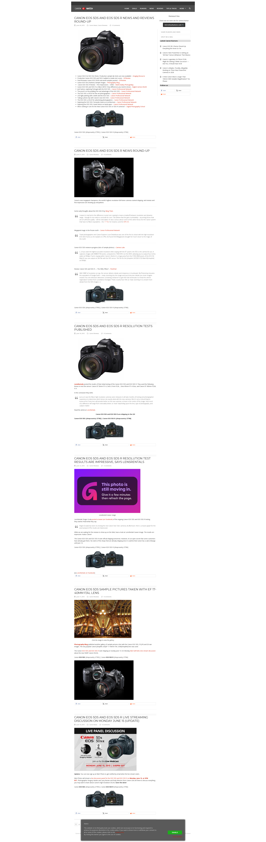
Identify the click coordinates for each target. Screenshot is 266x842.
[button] (189, 8)
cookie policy (119, 832)
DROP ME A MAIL (167, 37)
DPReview (127, 78)
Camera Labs (120, 247)
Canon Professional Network (121, 89)
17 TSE (106, 222)
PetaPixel (113, 269)
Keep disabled (177, 837)
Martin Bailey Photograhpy (124, 85)
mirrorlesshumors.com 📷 (174, 25)
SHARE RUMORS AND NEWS (170, 32)
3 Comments (107, 466)
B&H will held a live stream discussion (143, 651)
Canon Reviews (102, 25)
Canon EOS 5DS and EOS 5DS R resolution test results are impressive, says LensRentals (112, 460)
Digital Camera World (139, 87)
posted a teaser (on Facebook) (102, 519)
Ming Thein (109, 211)
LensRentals (91, 410)
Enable (175, 832)
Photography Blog (113, 83)
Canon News (93, 25)
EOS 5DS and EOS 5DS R (90, 651)
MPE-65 (126, 222)
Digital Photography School (136, 107)
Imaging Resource (139, 76)
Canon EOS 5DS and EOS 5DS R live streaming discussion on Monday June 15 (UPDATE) (111, 719)
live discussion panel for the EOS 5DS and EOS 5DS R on (110, 778)
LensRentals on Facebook (85, 573)
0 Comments (116, 25)
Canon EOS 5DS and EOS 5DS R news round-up (112, 150)
